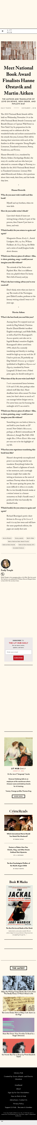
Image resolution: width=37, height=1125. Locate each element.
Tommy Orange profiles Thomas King (18, 791)
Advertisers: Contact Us (18, 1100)
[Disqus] (18, 607)
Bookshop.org (14, 1114)
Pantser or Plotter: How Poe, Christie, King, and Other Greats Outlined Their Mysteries (18, 849)
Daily (18, 768)
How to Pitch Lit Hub (18, 1096)
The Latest (18, 968)
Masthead (18, 1085)
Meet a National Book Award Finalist (18, 541)
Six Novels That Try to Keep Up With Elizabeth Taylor (18, 1055)
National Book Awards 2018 (26, 544)
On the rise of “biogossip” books (18, 774)
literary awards (19, 538)
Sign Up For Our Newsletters (18, 1092)
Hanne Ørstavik (7, 538)
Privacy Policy (18, 1103)
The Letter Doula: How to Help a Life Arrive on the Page (18, 1013)
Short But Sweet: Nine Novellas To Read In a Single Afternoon (18, 1034)
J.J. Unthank (19, 855)
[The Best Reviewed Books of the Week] (19, 906)
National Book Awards (9, 544)
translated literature (18, 548)
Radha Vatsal (19, 839)
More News (18, 796)
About (18, 1089)
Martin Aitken (30, 538)
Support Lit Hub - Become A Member (18, 1107)
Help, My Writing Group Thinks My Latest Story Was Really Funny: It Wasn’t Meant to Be (18, 992)
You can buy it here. (13, 581)
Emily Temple (6, 108)
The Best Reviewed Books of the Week (19, 928)
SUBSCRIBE (18, 658)
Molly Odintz (19, 868)
